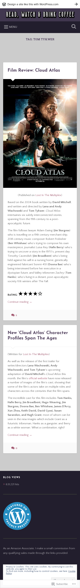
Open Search (73, 26)
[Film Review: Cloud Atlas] (40, 133)
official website (38, 378)
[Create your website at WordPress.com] (40, 4)
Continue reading (20, 302)
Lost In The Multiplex (48, 195)
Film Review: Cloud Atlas (34, 70)
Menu (13, 27)
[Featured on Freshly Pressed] (17, 529)
